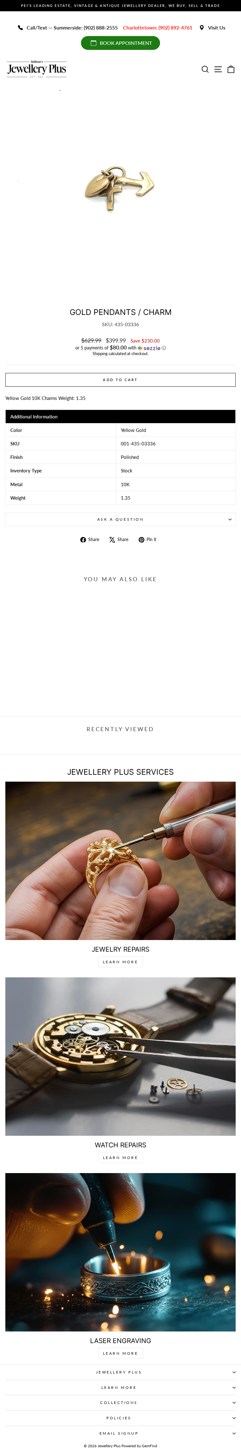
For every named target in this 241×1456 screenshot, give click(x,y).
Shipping (100, 353)
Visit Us (216, 27)
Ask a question (120, 519)
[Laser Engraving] (120, 1252)
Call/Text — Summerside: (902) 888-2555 (72, 27)
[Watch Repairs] (120, 1056)
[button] (120, 348)
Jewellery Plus (119, 1372)
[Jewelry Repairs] (120, 861)
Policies (118, 1418)
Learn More (120, 961)
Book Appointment (126, 43)
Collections (119, 1402)
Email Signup (118, 1433)
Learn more (120, 1353)
